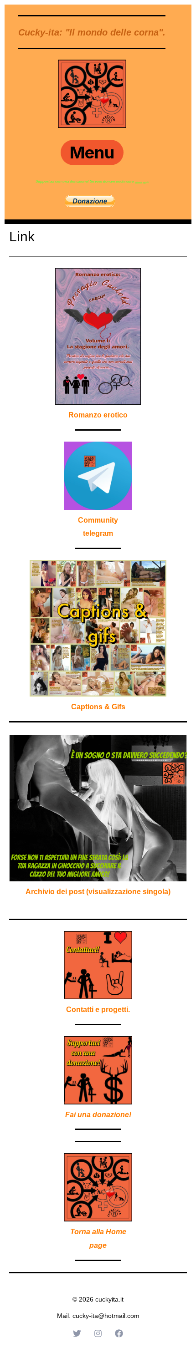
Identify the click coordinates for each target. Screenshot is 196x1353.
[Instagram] (98, 1333)
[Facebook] (119, 1333)
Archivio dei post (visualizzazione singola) (98, 891)
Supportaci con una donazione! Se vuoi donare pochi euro (85, 181)
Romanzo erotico (98, 415)
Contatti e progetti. (98, 1009)
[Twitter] (77, 1333)
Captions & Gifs (98, 707)
